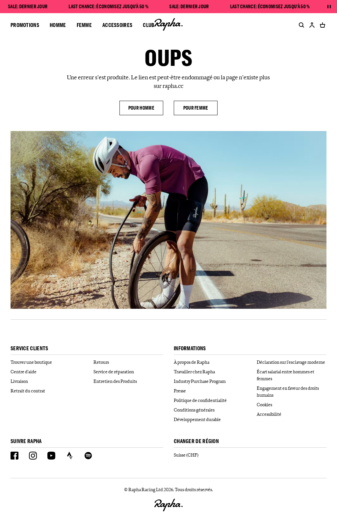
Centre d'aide (24, 371)
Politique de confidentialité (200, 400)
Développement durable (197, 419)
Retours (101, 362)
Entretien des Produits (115, 381)
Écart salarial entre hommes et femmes (285, 375)
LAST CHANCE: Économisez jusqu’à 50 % (108, 6)
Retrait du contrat (28, 390)
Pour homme (141, 108)
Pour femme (195, 108)
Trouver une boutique (31, 362)
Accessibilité (269, 414)
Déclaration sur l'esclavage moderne (291, 362)
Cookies (264, 404)
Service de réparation (113, 371)
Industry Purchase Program (200, 381)
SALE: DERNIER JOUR (27, 6)
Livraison (19, 381)
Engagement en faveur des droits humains (288, 391)
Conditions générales (194, 409)
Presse (180, 390)
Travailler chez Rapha (194, 371)
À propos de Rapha (191, 362)
